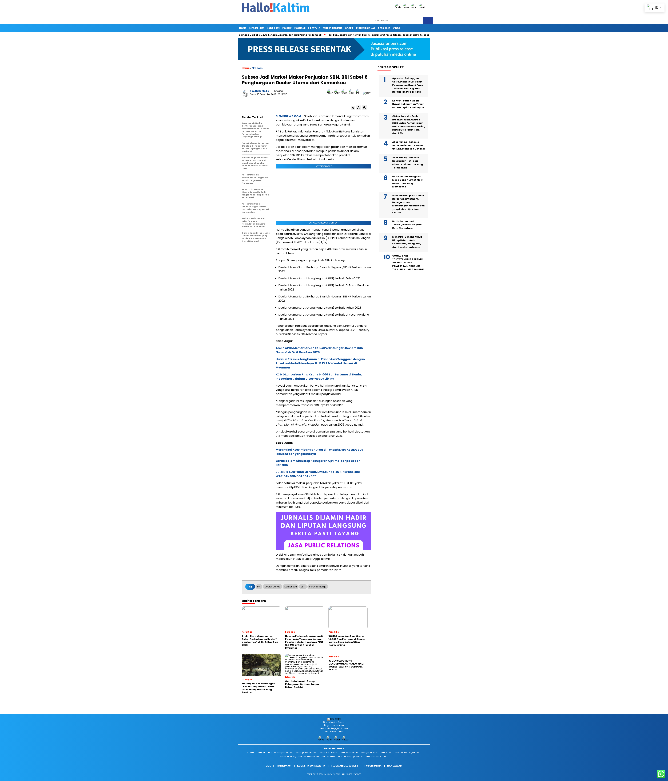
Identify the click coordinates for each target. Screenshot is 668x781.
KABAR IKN (273, 28)
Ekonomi (299, 28)
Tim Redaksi (283, 765)
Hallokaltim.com (390, 752)
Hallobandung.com (291, 756)
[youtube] (422, 7)
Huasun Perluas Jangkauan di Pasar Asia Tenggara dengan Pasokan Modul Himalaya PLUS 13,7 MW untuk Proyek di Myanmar (320, 363)
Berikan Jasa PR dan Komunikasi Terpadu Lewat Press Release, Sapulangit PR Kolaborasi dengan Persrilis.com (361, 34)
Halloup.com (265, 752)
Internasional (365, 28)
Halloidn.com (334, 756)
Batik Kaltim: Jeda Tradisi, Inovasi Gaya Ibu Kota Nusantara (407, 225)
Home (242, 28)
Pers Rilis (384, 28)
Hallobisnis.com (350, 752)
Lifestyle (314, 28)
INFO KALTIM (256, 28)
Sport (349, 28)
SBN (303, 586)
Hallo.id (251, 752)
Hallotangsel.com (411, 752)
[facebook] (398, 7)
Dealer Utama (272, 586)
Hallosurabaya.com (377, 756)
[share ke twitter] (337, 93)
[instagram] (414, 7)
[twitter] (406, 7)
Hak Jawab (394, 765)
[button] (353, 108)
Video (396, 28)
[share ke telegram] (352, 93)
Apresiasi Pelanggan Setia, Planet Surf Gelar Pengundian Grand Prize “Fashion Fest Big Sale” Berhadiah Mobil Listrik (407, 85)
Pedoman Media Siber (344, 765)
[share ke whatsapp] (345, 93)
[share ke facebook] (330, 93)
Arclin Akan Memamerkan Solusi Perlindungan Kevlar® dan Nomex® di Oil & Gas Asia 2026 (319, 350)
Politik (287, 28)
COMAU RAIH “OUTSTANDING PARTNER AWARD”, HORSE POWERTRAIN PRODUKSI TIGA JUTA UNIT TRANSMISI (408, 262)
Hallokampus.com (314, 756)
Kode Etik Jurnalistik (311, 765)
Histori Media (372, 765)
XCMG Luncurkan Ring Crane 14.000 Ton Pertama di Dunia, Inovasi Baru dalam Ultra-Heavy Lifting (319, 376)
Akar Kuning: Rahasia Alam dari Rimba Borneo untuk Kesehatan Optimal (408, 145)
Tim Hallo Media (259, 90)
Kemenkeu (290, 586)
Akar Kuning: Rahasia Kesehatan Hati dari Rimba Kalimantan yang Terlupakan (407, 163)
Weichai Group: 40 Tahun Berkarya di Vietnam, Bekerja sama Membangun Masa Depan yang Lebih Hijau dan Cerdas (408, 204)
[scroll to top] (645, 775)
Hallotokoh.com (329, 752)
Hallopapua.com (353, 756)
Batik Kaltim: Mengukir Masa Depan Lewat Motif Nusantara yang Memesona (407, 182)
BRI (259, 586)
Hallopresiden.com (307, 752)
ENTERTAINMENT (332, 28)
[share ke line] (359, 93)
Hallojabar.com (369, 752)
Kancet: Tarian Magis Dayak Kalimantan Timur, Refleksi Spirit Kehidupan (408, 104)
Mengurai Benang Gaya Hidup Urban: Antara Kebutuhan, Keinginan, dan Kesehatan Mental (407, 242)
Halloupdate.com (284, 752)
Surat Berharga (317, 586)
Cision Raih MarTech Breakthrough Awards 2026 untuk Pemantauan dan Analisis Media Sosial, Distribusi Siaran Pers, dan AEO (408, 125)
